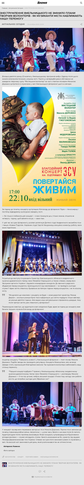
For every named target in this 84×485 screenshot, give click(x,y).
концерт (20, 457)
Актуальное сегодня (16, 8)
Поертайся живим (32, 457)
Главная (4, 8)
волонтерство (10, 457)
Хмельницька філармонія (49, 457)
